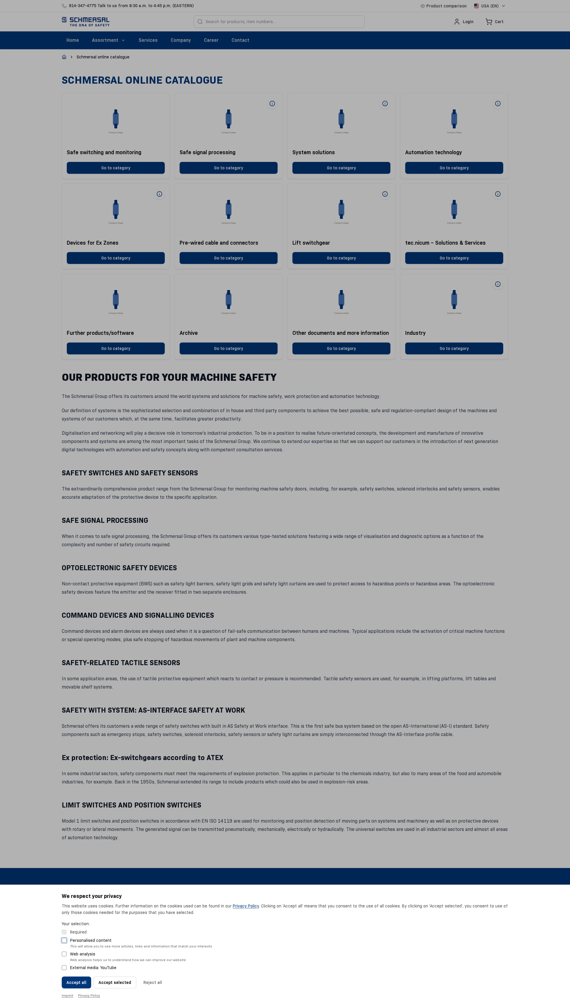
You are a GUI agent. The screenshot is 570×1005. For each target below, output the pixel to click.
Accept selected (115, 982)
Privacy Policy (246, 906)
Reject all (152, 982)
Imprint (67, 995)
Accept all (76, 982)
